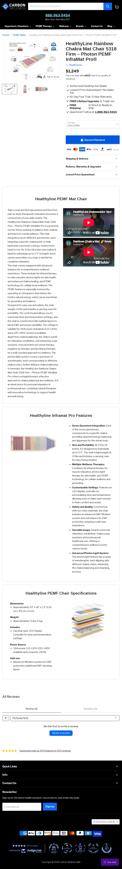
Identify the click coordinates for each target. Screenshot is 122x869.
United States (104, 821)
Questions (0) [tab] (90, 708)
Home (5, 35)
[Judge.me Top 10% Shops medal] (107, 848)
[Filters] (5, 718)
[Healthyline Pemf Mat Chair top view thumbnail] (41, 89)
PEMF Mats (19, 35)
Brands (80, 26)
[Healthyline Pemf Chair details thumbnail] (9, 89)
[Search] (107, 6)
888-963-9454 (57, 15)
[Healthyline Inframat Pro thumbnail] (25, 89)
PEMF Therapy (44, 26)
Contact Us (97, 26)
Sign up (49, 806)
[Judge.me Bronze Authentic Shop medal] (93, 848)
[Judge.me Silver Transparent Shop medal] (67, 848)
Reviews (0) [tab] (32, 708)
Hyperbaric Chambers (17, 26)
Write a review (61, 733)
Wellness (64, 26)
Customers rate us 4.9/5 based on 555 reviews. (45, 750)
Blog (110, 26)
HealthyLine (75, 65)
